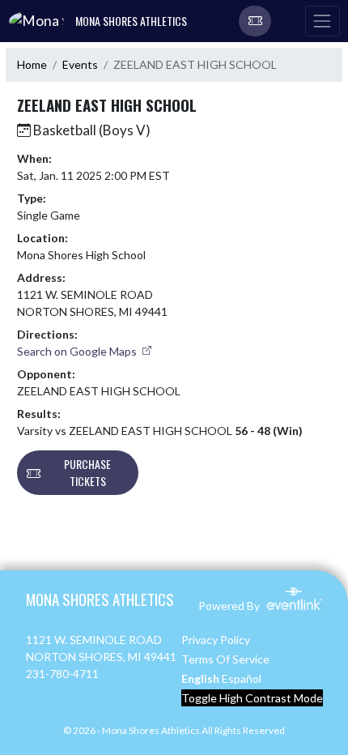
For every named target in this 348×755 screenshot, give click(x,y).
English (200, 678)
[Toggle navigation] (322, 21)
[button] (255, 21)
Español (241, 678)
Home (32, 64)
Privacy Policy (215, 639)
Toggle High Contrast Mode (252, 698)
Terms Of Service (225, 659)
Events (80, 64)
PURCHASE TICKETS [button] (87, 472)
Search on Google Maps (78, 351)
